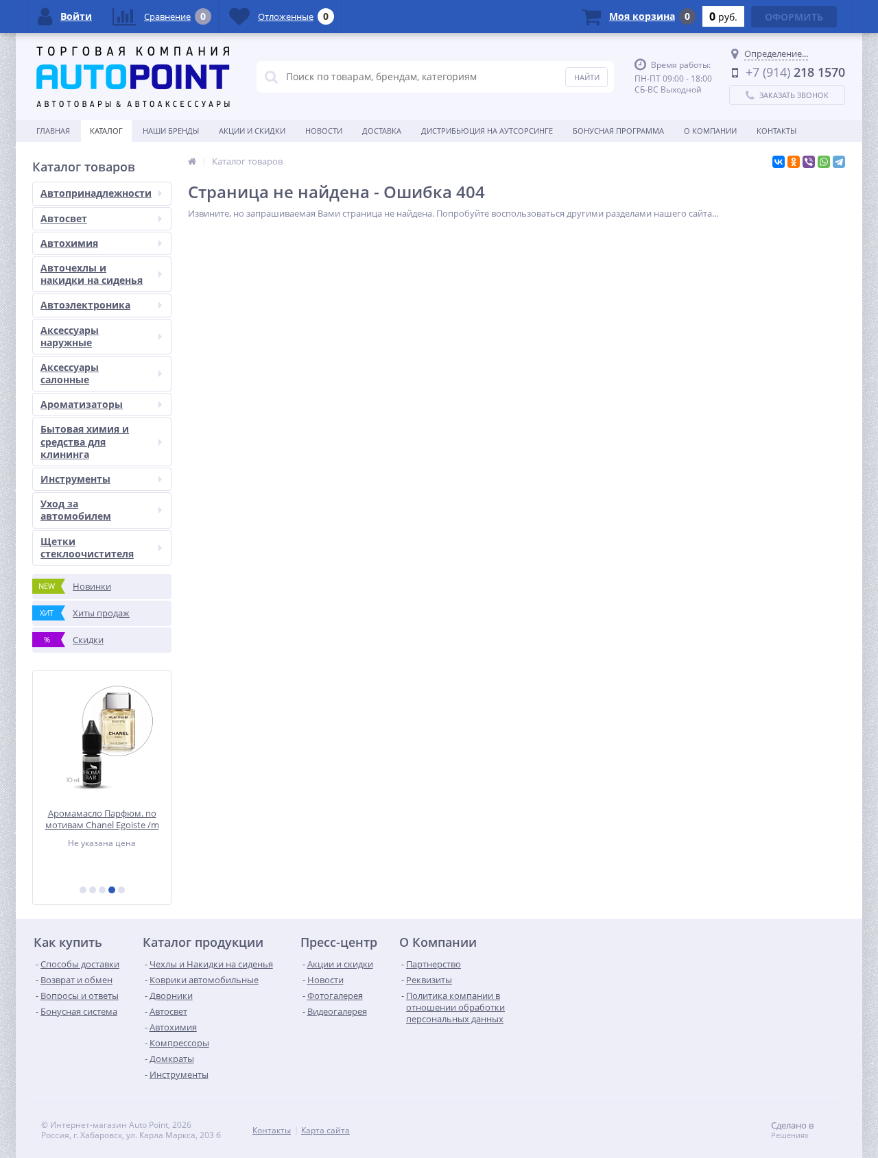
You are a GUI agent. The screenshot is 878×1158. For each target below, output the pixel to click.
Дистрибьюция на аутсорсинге (487, 130)
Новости (323, 130)
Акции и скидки (252, 130)
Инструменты (75, 478)
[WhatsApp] (824, 162)
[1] (83, 889)
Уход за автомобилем (75, 509)
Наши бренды (171, 130)
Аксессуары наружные (69, 336)
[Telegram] (839, 162)
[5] (121, 889)
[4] (111, 889)
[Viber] (809, 162)
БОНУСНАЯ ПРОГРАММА (618, 130)
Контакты (776, 130)
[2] (92, 889)
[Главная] (192, 161)
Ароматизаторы (81, 404)
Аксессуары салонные (69, 373)
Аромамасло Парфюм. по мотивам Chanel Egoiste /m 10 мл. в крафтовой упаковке (102, 819)
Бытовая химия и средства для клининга (84, 441)
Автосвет (63, 218)
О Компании (710, 130)
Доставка (381, 130)
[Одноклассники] (793, 162)
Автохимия (69, 243)
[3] (102, 889)
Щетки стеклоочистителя (87, 547)
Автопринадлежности (96, 193)
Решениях (790, 1135)
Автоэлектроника (85, 304)
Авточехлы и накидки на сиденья (91, 274)
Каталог (106, 130)
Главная (53, 130)
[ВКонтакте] (778, 162)
